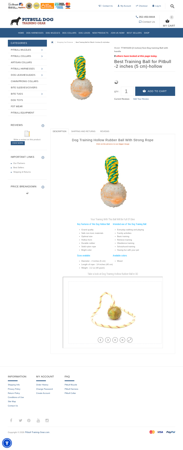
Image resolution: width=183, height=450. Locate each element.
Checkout (143, 6)
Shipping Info (14, 385)
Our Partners (19, 163)
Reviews (104, 131)
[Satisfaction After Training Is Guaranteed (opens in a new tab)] (113, 181)
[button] (171, 6)
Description (59, 131)
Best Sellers (18, 167)
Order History (42, 385)
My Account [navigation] (126, 6)
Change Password (44, 389)
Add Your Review (141, 99)
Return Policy (14, 393)
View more (17, 143)
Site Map (12, 401)
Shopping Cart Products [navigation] (65, 42)
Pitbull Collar (70, 393)
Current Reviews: (122, 99)
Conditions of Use (16, 397)
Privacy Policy (14, 389)
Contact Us (148, 21)
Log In (158, 6)
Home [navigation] (52, 42)
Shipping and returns (83, 131)
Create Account (43, 393)
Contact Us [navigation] (108, 6)
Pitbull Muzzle (71, 385)
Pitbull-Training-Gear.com (37, 432)
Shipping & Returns (22, 172)
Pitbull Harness (71, 389)
